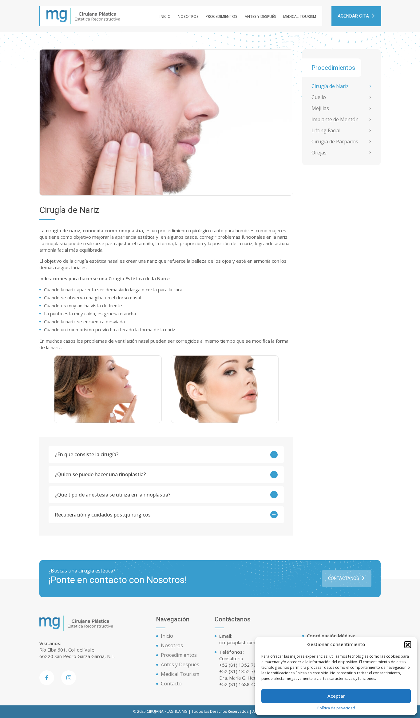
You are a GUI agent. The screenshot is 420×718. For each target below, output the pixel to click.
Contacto (171, 683)
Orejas (319, 153)
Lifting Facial (325, 130)
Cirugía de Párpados (334, 141)
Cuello (318, 97)
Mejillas (320, 108)
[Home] (83, 15)
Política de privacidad (336, 708)
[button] (408, 644)
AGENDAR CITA (353, 16)
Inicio (165, 16)
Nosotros (188, 16)
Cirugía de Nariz (330, 86)
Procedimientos (221, 16)
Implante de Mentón (335, 119)
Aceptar (336, 696)
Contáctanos (343, 578)
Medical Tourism (299, 16)
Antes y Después (260, 16)
